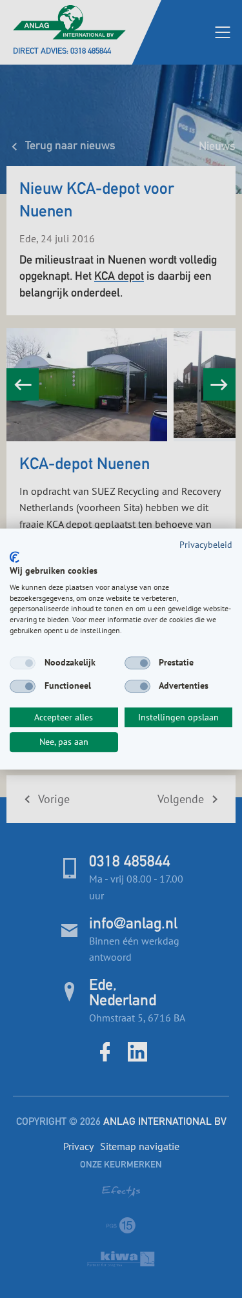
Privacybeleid (205, 544)
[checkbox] (22, 662)
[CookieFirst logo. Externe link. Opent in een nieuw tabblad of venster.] (14, 557)
